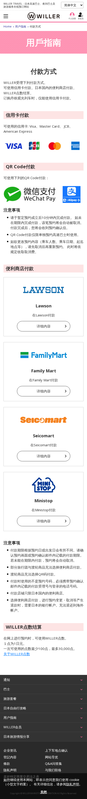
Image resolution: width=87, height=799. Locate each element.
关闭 (43, 792)
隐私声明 (9, 770)
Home (7, 26)
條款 (6, 764)
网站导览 (51, 757)
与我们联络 (53, 770)
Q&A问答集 (53, 764)
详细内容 (44, 326)
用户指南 (20, 26)
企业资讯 (9, 750)
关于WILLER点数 (16, 654)
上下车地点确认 (56, 750)
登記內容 (9, 757)
